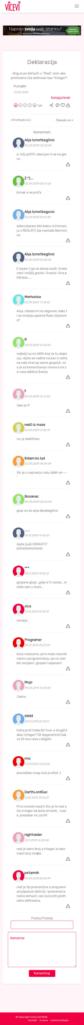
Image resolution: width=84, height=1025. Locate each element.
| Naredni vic (64, 120)
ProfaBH (20, 86)
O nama (43, 1020)
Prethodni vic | (21, 120)
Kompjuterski (60, 98)
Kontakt (32, 1020)
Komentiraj (42, 973)
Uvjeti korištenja (59, 1020)
